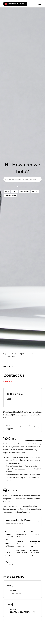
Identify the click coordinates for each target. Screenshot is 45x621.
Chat (9, 399)
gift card (35, 191)
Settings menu (14, 477)
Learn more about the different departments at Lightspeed (18, 521)
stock (7, 191)
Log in (31, 466)
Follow (7, 381)
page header (20, 469)
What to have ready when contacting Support (20, 427)
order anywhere (10, 195)
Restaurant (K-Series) (16, 4)
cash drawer (24, 191)
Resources (36, 354)
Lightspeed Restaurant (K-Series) (15, 354)
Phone (9, 402)
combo (14, 191)
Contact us (11, 357)
